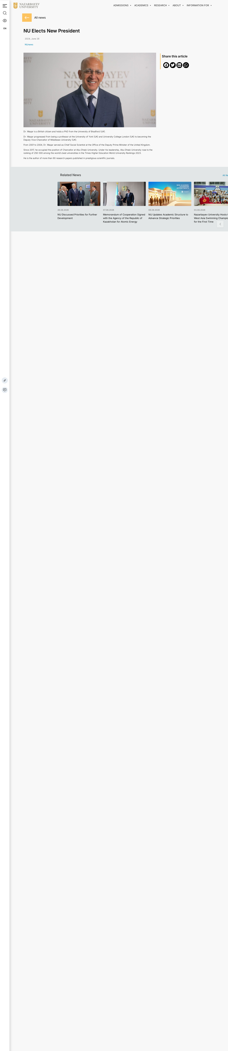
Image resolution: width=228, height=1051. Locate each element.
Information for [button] (198, 5)
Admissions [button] (121, 5)
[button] (166, 65)
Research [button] (160, 5)
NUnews (29, 44)
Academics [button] (141, 5)
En (4, 28)
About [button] (177, 5)
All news (40, 17)
